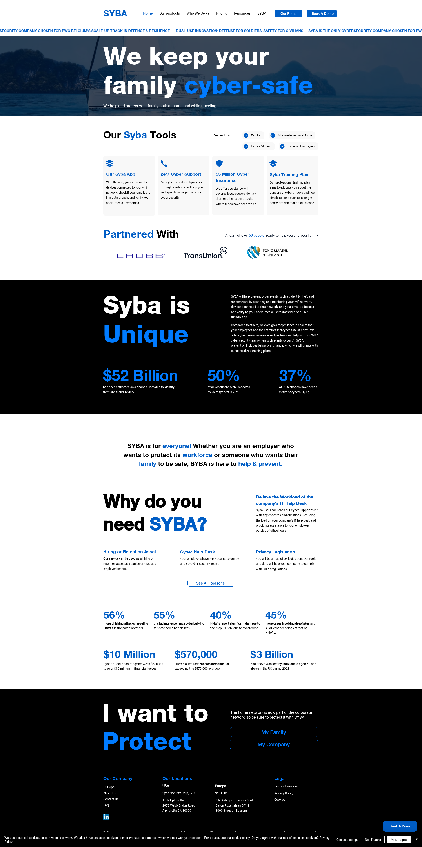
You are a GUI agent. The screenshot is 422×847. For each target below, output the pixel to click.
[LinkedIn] (106, 817)
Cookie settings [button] (347, 839)
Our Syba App (120, 173)
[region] (129, 186)
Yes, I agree (399, 839)
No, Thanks (373, 839)
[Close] (416, 839)
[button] (198, 13)
